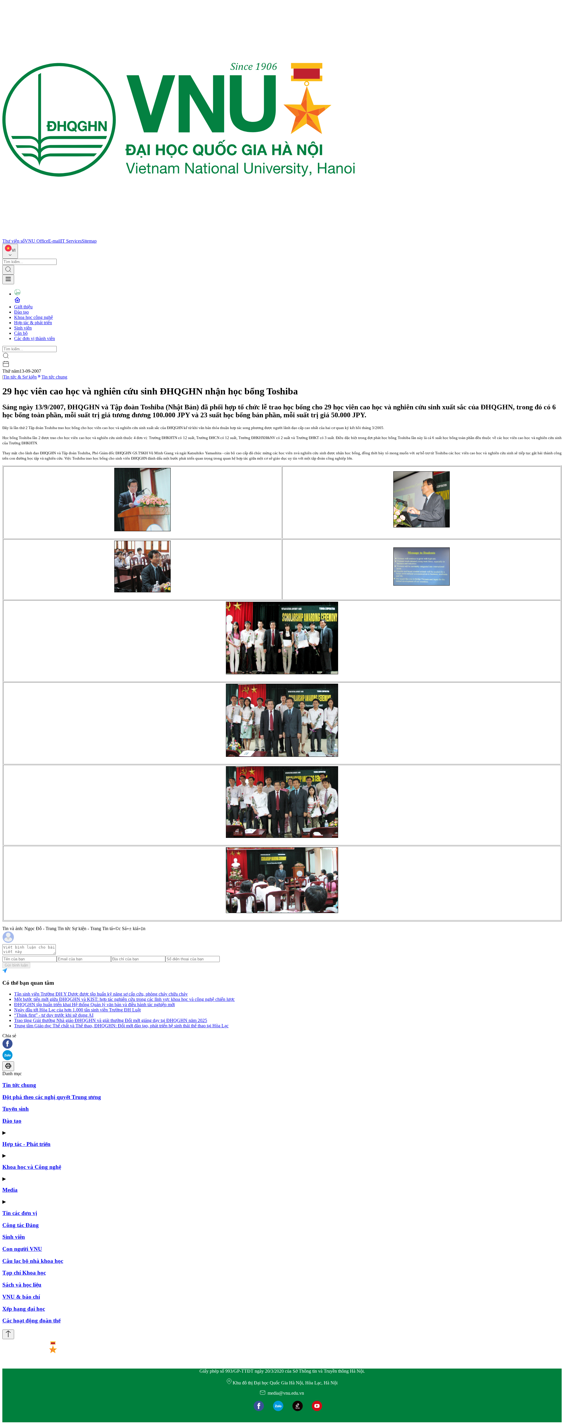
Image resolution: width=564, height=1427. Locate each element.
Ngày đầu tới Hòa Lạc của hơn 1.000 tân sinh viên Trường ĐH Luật (77, 1009)
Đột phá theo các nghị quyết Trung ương (51, 1097)
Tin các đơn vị (19, 1213)
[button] (282, 1044)
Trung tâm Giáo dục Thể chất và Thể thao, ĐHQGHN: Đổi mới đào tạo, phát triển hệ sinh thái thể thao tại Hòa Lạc (121, 1025)
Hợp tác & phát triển (33, 322)
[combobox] (10, 251)
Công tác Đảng (20, 1225)
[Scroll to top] (8, 1334)
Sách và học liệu (21, 1285)
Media (10, 1190)
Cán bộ (21, 333)
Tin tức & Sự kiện (20, 376)
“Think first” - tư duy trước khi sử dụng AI (53, 1015)
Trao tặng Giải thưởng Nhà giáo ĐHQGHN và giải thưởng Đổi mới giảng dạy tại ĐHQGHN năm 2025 (110, 1020)
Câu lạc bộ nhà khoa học (32, 1261)
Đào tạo (21, 312)
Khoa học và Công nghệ (31, 1167)
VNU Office (36, 240)
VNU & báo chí (21, 1297)
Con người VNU (22, 1249)
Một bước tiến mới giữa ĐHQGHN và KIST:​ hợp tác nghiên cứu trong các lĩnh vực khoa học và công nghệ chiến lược (124, 999)
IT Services (71, 240)
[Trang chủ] (178, 235)
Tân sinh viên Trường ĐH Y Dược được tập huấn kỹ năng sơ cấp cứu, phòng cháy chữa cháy (101, 993)
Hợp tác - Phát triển (26, 1144)
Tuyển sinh (15, 1109)
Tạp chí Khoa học (24, 1273)
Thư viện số (13, 240)
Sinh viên (23, 327)
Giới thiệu (23, 306)
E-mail (54, 240)
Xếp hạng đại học (23, 1309)
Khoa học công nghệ (33, 317)
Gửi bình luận (16, 965)
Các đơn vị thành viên (34, 338)
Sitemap (89, 240)
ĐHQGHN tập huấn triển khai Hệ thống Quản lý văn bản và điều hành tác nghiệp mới (94, 1004)
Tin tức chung (54, 376)
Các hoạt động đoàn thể (31, 1320)
